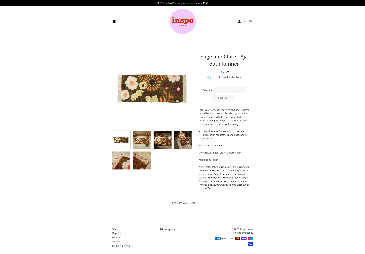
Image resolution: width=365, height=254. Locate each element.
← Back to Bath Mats (182, 202)
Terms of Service (121, 245)
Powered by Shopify (242, 232)
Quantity (207, 90)
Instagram (169, 229)
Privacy (116, 241)
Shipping (211, 77)
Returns (116, 237)
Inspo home (246, 229)
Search (115, 229)
